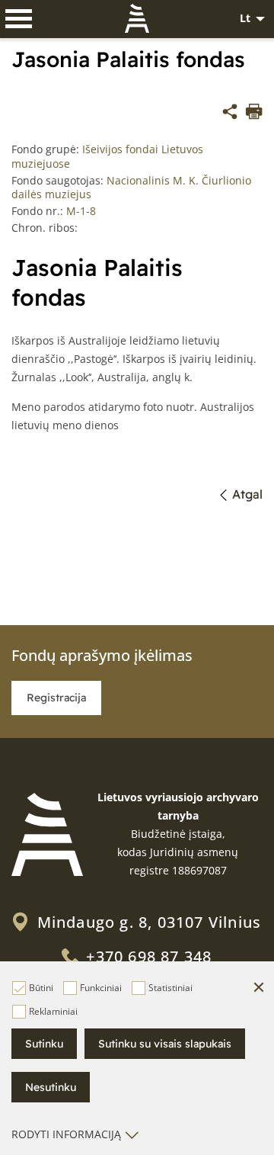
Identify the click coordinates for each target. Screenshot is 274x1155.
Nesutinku (50, 1087)
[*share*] (230, 114)
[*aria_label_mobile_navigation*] (19, 19)
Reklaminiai (53, 1011)
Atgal (247, 494)
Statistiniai (170, 987)
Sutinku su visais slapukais (164, 1044)
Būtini (41, 987)
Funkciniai (101, 987)
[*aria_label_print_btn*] (254, 114)
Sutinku (44, 1044)
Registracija (56, 697)
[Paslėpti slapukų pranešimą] (258, 988)
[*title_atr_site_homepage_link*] (47, 834)
